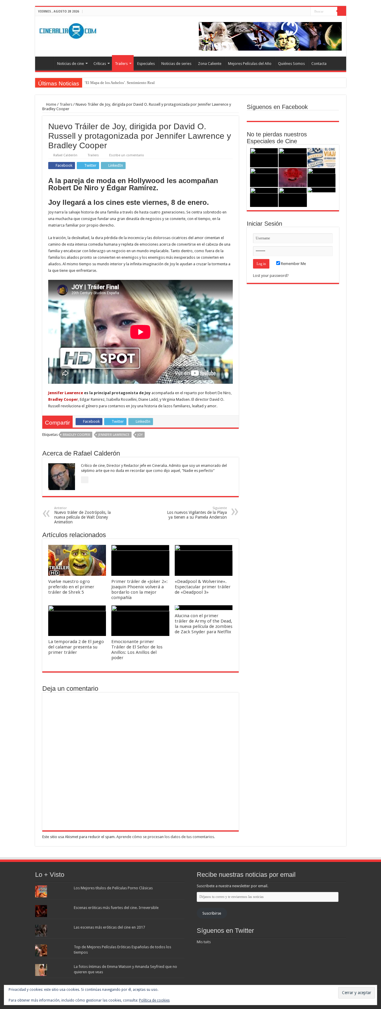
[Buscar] (341, 11)
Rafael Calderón (65, 155)
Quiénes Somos (291, 63)
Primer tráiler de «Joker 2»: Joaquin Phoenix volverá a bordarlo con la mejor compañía (139, 589)
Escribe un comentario (126, 155)
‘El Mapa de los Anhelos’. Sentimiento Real (120, 82)
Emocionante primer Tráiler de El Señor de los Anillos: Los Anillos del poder (137, 649)
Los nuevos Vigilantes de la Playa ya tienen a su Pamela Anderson (197, 513)
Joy (140, 435)
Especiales (146, 63)
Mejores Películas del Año (249, 63)
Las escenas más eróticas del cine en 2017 (109, 927)
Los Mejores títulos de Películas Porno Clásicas (113, 888)
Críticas (99, 63)
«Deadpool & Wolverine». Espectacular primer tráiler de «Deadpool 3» (203, 587)
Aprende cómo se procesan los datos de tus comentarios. (165, 837)
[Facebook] (295, 11)
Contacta (319, 63)
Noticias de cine (70, 63)
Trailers (121, 63)
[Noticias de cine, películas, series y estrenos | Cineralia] (68, 30)
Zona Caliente (209, 63)
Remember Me (293, 263)
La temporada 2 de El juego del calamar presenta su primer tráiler (76, 647)
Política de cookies (154, 1000)
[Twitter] (300, 11)
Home (50, 104)
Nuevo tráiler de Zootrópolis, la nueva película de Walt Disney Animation (82, 515)
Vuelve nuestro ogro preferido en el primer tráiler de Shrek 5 (71, 587)
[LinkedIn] (306, 11)
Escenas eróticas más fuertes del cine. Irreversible (116, 907)
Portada (46, 63)
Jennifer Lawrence (65, 393)
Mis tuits (204, 942)
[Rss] (289, 11)
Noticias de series (176, 63)
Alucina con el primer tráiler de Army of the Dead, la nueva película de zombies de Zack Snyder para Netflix (203, 623)
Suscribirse (211, 913)
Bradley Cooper (76, 435)
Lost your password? (271, 275)
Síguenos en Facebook (277, 107)
